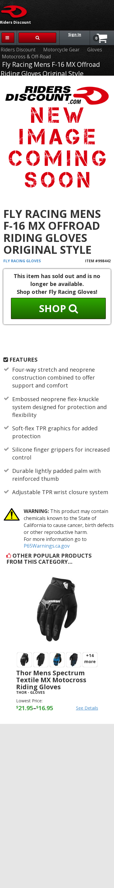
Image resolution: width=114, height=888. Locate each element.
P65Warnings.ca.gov (47, 545)
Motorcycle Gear (61, 49)
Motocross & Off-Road (26, 56)
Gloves (94, 49)
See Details (87, 708)
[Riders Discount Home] (14, 11)
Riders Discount (18, 49)
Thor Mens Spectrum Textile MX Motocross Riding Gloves (51, 680)
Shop (54, 308)
